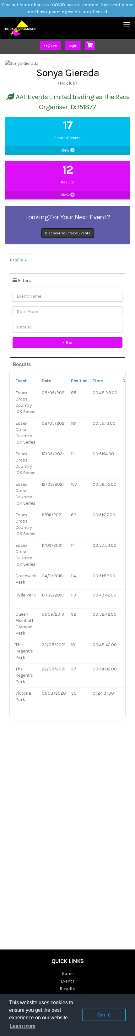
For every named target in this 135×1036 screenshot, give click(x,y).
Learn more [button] (22, 1026)
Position (79, 381)
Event (21, 381)
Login (72, 45)
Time (98, 381)
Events (68, 981)
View (65, 150)
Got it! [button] (104, 1014)
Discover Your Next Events (67, 233)
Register (50, 45)
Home (67, 973)
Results (67, 988)
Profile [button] (17, 260)
